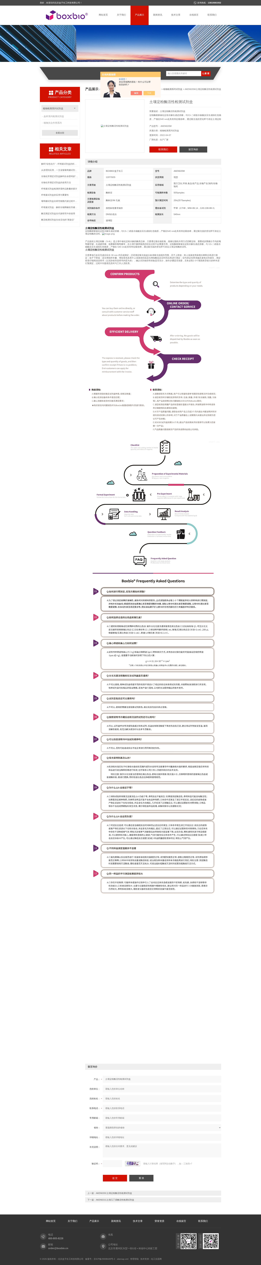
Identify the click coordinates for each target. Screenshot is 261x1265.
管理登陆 (134, 1259)
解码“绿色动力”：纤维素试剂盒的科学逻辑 (60, 164)
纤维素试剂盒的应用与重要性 (55, 195)
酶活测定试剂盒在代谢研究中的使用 (58, 213)
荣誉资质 (159, 1221)
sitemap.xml (122, 1259)
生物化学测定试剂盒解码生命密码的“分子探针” (60, 176)
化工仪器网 (156, 1259)
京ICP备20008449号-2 (104, 1259)
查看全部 (60, 133)
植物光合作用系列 (53, 123)
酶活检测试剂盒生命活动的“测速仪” (57, 219)
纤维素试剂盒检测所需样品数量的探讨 (59, 188)
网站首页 (103, 14)
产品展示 (139, 14)
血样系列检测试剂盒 (54, 116)
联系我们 (212, 14)
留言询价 (193, 149)
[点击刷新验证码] (132, 1163)
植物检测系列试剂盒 (53, 108)
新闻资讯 (157, 14)
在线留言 (193, 14)
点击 (74, 108)
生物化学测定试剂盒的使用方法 (56, 182)
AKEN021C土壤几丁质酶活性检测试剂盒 (115, 1200)
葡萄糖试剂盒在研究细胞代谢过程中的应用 (60, 201)
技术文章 (175, 14)
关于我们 (121, 14)
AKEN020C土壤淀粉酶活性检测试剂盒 (114, 1193)
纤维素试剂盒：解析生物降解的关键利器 (60, 207)
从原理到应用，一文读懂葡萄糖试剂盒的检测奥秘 (60, 170)
